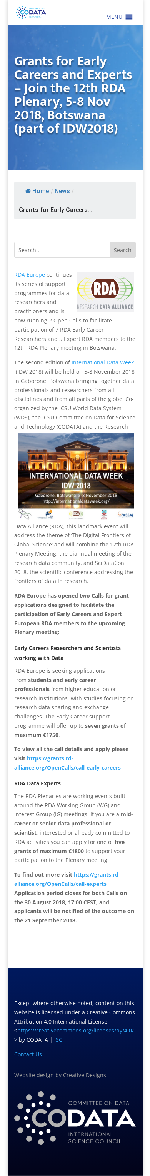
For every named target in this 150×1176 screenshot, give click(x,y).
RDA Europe (29, 274)
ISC (58, 1039)
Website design (34, 1075)
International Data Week (103, 362)
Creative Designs (84, 1075)
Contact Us (28, 1054)
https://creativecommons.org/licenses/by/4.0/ (75, 1030)
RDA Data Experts (37, 783)
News (62, 191)
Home (40, 191)
